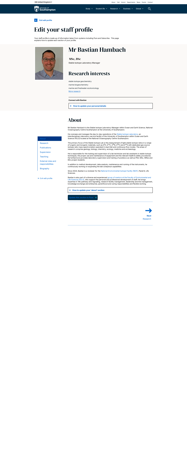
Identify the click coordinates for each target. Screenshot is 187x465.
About (113, 2)
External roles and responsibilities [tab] (48, 162)
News (138, 2)
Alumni (123, 2)
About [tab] (43, 138)
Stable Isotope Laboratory (127, 134)
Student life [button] (100, 9)
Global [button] (138, 9)
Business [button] (126, 9)
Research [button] (114, 9)
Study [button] (88, 9)
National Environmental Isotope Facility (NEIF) (119, 171)
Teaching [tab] (44, 156)
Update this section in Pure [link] (81, 197)
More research (74, 91)
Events (144, 2)
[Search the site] (149, 9)
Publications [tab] (45, 147)
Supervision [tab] (45, 152)
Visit (118, 2)
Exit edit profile (45, 20)
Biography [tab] (44, 168)
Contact (150, 2)
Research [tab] (44, 143)
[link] (44, 178)
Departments (131, 2)
